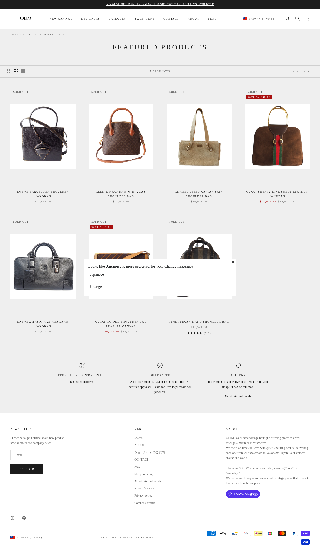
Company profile (144, 502)
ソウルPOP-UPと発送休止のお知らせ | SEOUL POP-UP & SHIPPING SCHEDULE (160, 4)
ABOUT (193, 18)
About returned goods (147, 481)
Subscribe (27, 469)
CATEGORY (117, 18)
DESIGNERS (90, 18)
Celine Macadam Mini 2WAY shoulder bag (121, 194)
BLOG (212, 18)
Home (14, 35)
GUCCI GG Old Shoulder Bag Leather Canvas (121, 324)
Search (138, 438)
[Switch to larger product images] (8, 71)
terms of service (144, 488)
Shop (26, 35)
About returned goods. (238, 396)
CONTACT (171, 18)
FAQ (137, 466)
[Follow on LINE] (24, 518)
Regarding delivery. (82, 381)
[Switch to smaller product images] (16, 71)
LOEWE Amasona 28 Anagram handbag (43, 324)
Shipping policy (144, 474)
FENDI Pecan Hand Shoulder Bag (199, 321)
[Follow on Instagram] (12, 518)
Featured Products (50, 35)
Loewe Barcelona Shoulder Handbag (43, 194)
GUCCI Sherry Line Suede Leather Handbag (277, 194)
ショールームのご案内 (149, 452)
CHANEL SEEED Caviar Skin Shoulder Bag (199, 194)
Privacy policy (143, 495)
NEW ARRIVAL (61, 18)
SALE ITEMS (145, 18)
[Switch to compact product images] (23, 71)
